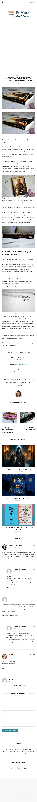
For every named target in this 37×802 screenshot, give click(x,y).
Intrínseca (20, 355)
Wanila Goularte (15, 545)
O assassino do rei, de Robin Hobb (18, 469)
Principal (19, 798)
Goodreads (20, 359)
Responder (31, 545)
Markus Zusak (25, 382)
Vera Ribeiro (18, 385)
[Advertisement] (18, 50)
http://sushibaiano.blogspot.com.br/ (10, 615)
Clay (11, 655)
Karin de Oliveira (20, 569)
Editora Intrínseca (12, 382)
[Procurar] (28, 2)
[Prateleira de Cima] (18, 15)
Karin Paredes (18, 403)
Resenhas (18, 75)
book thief (28, 379)
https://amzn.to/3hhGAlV (21, 364)
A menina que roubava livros (13, 379)
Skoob (15, 359)
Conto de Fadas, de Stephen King (18, 498)
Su (10, 598)
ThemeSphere (26, 796)
